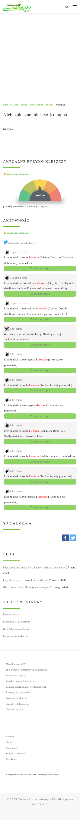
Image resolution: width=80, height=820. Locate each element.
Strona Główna (10, 104)
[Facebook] (65, 537)
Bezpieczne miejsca (15, 675)
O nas (9, 742)
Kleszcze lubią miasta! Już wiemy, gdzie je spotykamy (34, 567)
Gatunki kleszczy (14, 709)
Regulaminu (53, 774)
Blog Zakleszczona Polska (16, 629)
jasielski (49, 104)
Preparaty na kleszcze (16, 698)
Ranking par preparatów (18, 692)
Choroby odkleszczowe (17, 704)
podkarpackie (36, 104)
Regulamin (11, 759)
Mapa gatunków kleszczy (15, 636)
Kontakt (10, 736)
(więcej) (44, 206)
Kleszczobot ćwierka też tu (21, 243)
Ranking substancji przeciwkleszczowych (26, 687)
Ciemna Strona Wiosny (33, 799)
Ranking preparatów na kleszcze (22, 681)
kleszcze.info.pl (11, 614)
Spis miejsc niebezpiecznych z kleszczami (26, 670)
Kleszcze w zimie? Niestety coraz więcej (26, 587)
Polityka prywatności (16, 753)
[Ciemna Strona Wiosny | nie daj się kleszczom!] (17, 6)
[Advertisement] (40, 56)
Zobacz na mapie (40, 268)
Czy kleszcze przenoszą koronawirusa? (25, 580)
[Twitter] (73, 537)
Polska (23, 104)
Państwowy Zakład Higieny (16, 621)
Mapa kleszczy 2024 (16, 664)
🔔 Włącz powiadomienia (16, 174)
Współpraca (11, 748)
